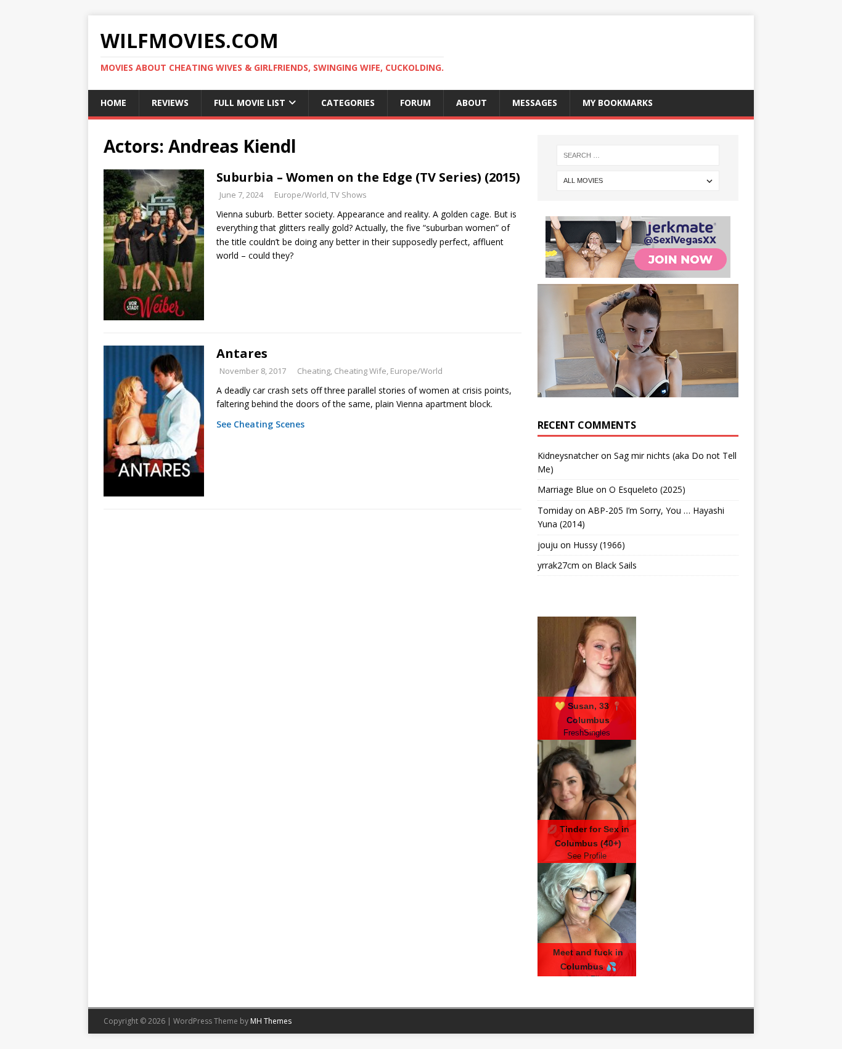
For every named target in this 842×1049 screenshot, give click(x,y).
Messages (534, 102)
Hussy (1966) (599, 545)
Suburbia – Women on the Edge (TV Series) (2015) (368, 177)
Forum (415, 102)
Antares (242, 353)
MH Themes (271, 1021)
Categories (348, 102)
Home (113, 102)
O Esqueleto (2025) (647, 489)
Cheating (313, 370)
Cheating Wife (360, 370)
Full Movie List (249, 102)
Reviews (170, 102)
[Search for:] (638, 155)
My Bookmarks (617, 102)
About (471, 102)
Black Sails (616, 565)
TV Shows (348, 194)
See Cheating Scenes (260, 424)
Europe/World (300, 194)
